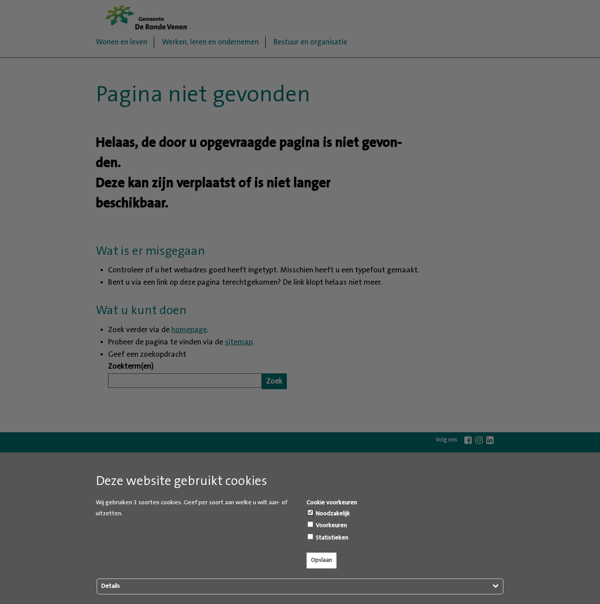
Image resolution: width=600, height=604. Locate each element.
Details (110, 586)
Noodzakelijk (332, 513)
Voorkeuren (330, 525)
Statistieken (331, 537)
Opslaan (321, 560)
